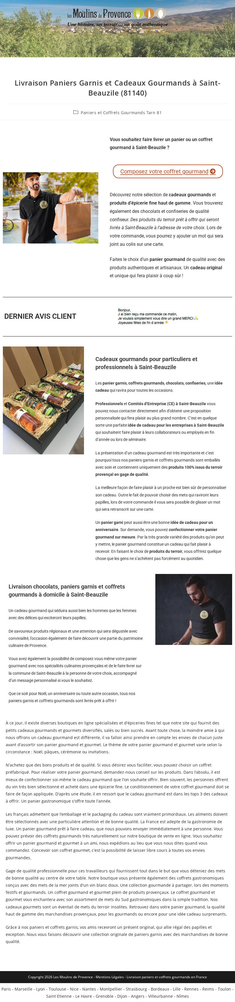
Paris (6, 989)
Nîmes (183, 996)
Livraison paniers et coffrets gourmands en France (167, 977)
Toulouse (57, 989)
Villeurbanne (160, 996)
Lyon (40, 989)
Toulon (224, 989)
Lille (177, 989)
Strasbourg (136, 989)
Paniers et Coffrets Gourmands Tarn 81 (121, 112)
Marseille (23, 989)
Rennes (191, 989)
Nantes (89, 989)
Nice (74, 989)
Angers (137, 996)
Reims (208, 989)
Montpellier (111, 989)
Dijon (122, 996)
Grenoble (104, 996)
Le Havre (83, 996)
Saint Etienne (59, 996)
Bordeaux (160, 989)
